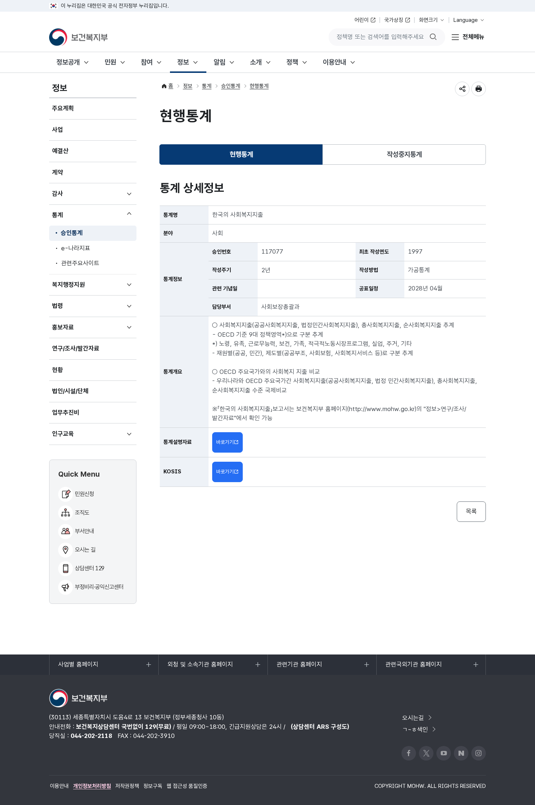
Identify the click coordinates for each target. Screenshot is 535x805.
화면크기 (428, 20)
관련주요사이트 (80, 263)
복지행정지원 (79, 288)
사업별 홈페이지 (78, 668)
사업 (57, 129)
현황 (57, 370)
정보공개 (68, 62)
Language (465, 20)
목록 (471, 511)
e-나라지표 (75, 248)
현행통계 (259, 86)
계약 (57, 172)
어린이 (361, 20)
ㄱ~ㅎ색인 (415, 729)
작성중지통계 (404, 154)
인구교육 (73, 437)
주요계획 (63, 108)
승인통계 (72, 233)
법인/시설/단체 (70, 391)
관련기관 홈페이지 (299, 668)
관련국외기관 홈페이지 (413, 668)
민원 (110, 62)
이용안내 (334, 62)
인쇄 (478, 89)
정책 (292, 62)
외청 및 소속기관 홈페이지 (200, 668)
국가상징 (393, 20)
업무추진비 (65, 412)
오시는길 (413, 718)
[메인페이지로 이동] (78, 37)
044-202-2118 (91, 735)
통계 (68, 217)
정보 (183, 62)
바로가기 (225, 442)
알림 (219, 62)
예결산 (60, 151)
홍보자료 (73, 331)
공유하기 (462, 89)
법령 (68, 309)
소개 (256, 62)
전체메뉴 (473, 36)
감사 (68, 197)
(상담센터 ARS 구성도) (320, 726)
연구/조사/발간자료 (75, 348)
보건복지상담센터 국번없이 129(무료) (123, 726)
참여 (146, 62)
